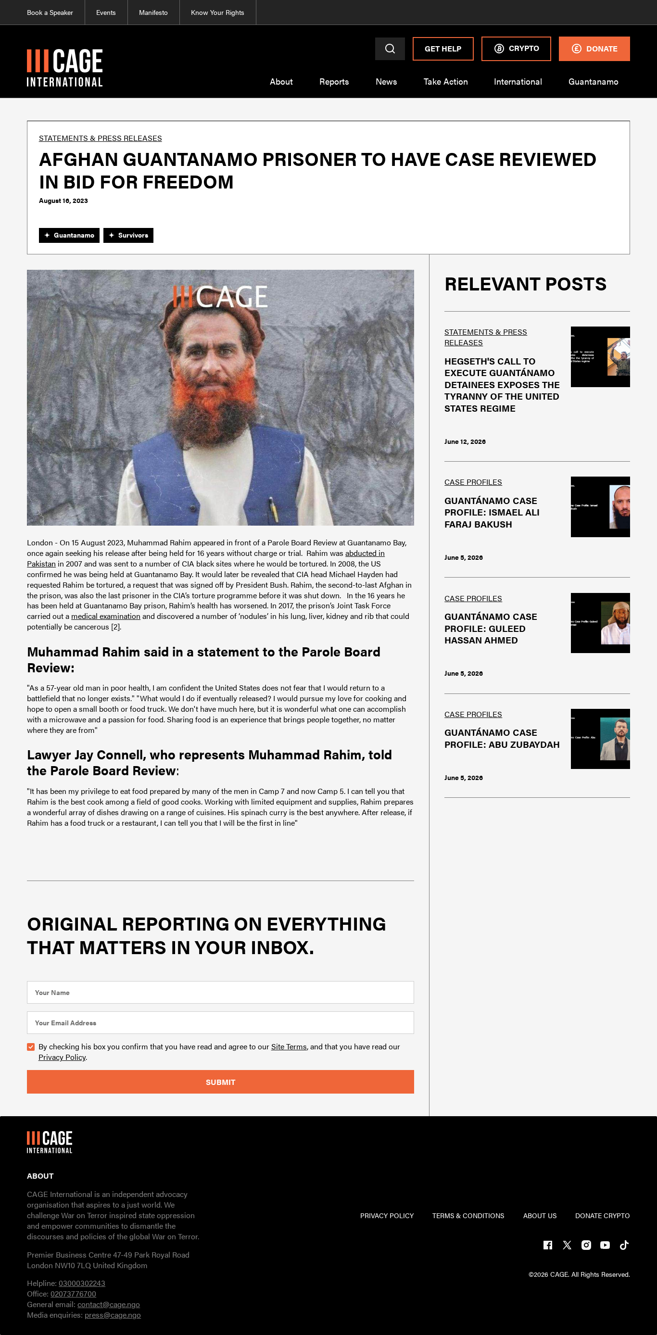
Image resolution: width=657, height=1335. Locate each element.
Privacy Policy (62, 1056)
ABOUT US (539, 1215)
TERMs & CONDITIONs (468, 1215)
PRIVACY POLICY (387, 1215)
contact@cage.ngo (108, 1304)
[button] (281, 87)
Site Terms (289, 1046)
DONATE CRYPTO (602, 1215)
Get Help (443, 48)
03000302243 (82, 1282)
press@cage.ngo (113, 1314)
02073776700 (73, 1293)
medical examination (105, 615)
